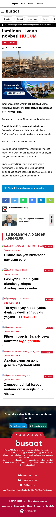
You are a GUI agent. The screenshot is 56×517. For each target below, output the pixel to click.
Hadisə (46, 19)
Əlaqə (29, 506)
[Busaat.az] (12, 11)
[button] (50, 200)
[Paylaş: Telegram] (41, 200)
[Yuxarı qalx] (48, 509)
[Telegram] (18, 425)
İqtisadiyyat (33, 19)
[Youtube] (36, 435)
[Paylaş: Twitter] (14, 200)
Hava (23, 4)
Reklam (37, 506)
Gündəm (8, 19)
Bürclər (40, 4)
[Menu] (2, 11)
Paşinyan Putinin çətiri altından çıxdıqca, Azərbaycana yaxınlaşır (22, 283)
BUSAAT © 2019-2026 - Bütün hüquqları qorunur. (28, 501)
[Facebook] (16, 435)
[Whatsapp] (38, 425)
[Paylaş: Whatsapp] (23, 200)
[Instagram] (24, 435)
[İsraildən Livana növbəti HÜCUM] (28, 64)
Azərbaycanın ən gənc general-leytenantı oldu (22, 363)
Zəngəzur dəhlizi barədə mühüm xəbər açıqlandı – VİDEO (23, 389)
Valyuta (15, 4)
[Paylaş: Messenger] (32, 200)
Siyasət (20, 19)
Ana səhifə (7, 506)
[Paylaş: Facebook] (6, 200)
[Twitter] (20, 435)
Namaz (31, 4)
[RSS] (40, 435)
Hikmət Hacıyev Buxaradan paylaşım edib (25, 257)
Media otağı (48, 506)
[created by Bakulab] (28, 511)
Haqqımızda (19, 506)
